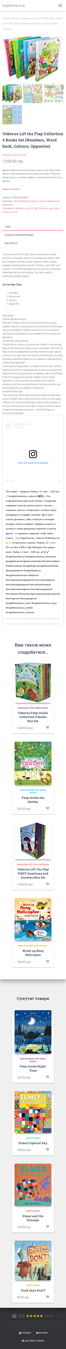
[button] (58, 40)
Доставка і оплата (34, 1341)
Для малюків (27, 790)
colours (29, 208)
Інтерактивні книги (29, 18)
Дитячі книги (38, 201)
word (14, 212)
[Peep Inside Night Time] (33, 1031)
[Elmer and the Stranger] (33, 1185)
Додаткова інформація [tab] (19, 235)
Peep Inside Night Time (33, 1068)
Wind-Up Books (25, 946)
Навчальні (7, 204)
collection (19, 208)
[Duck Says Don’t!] (33, 1260)
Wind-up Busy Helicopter (33, 953)
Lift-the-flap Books (46, 18)
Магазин (15, 18)
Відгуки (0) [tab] (11, 243)
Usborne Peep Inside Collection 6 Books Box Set (33, 717)
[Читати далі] (47, 727)
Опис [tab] (8, 227)
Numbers (43, 208)
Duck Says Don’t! (33, 1290)
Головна (6, 18)
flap (35, 208)
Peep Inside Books (39, 708)
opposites (54, 208)
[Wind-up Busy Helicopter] (33, 919)
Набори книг (53, 201)
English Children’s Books (35, 618)
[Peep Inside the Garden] (33, 763)
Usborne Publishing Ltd (14, 155)
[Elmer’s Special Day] (33, 1112)
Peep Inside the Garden (33, 800)
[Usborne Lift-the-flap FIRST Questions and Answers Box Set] (33, 840)
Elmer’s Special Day (33, 1143)
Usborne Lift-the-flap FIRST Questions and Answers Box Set (33, 873)
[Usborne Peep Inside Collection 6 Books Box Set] (33, 682)
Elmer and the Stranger (33, 1218)
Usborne (6, 212)
